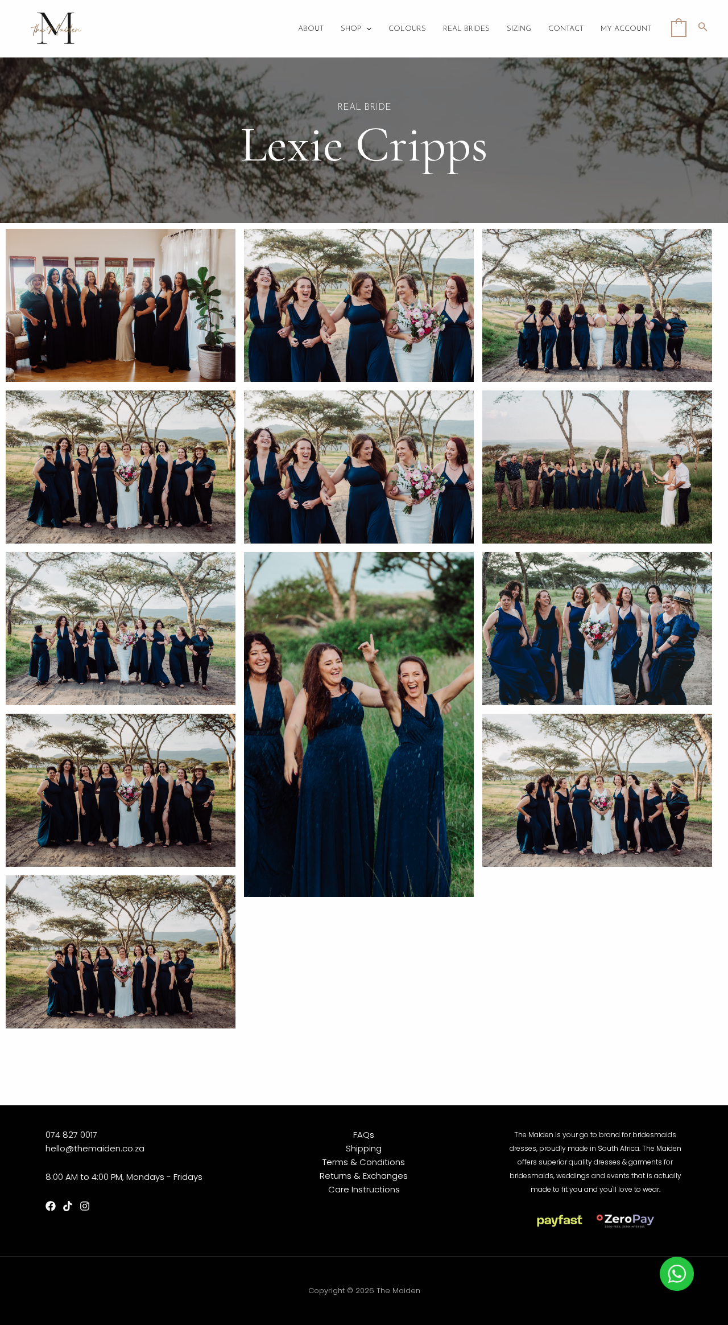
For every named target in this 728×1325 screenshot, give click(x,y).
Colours (407, 28)
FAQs (363, 1135)
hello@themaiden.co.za (95, 1148)
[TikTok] (68, 1206)
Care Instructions (364, 1189)
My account (626, 28)
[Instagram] (85, 1206)
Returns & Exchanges (364, 1176)
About (311, 28)
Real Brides (466, 28)
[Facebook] (51, 1206)
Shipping (364, 1148)
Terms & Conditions (363, 1162)
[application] (366, 29)
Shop (351, 28)
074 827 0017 (71, 1135)
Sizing (519, 28)
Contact (566, 28)
